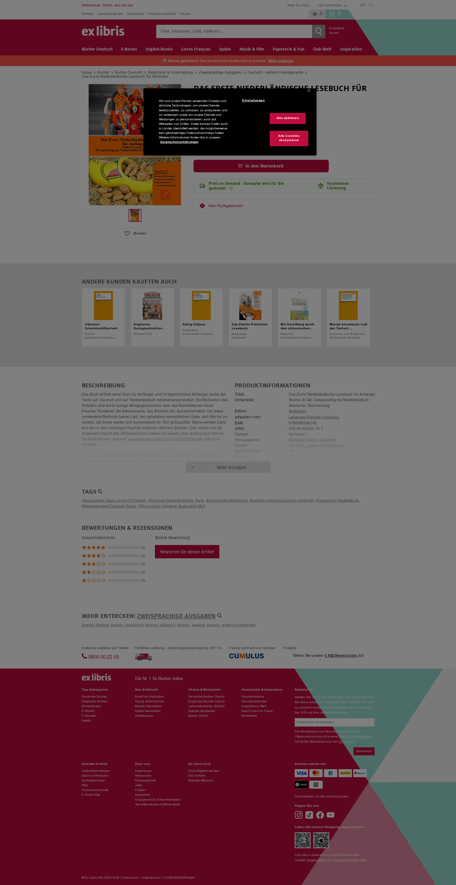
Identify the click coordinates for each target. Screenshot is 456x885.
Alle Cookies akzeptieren (288, 138)
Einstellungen (253, 100)
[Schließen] (309, 90)
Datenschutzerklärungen (179, 142)
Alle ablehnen (288, 118)
